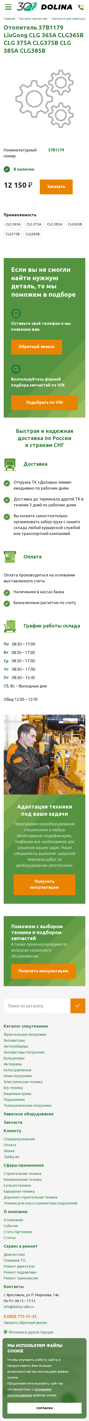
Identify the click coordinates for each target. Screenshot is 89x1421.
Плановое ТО (14, 1260)
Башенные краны (17, 1094)
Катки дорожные (17, 1070)
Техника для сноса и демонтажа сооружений (40, 1203)
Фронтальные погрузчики (25, 1034)
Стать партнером (18, 1232)
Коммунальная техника (23, 1179)
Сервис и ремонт (21, 1246)
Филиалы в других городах (31, 1332)
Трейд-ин (11, 1157)
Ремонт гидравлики (20, 1272)
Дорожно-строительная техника (30, 1197)
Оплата (10, 1145)
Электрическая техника (23, 1082)
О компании (13, 1220)
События (11, 1226)
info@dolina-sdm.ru (19, 1307)
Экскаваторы (14, 1040)
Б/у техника (13, 1088)
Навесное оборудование (29, 1114)
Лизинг (9, 1151)
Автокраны (13, 1064)
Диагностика (14, 1254)
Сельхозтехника (17, 1185)
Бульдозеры (14, 1058)
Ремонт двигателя (19, 1266)
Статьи (10, 1238)
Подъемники (14, 1100)
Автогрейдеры (16, 1046)
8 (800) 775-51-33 (20, 1316)
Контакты (14, 1286)
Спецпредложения (19, 1139)
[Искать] (77, 1005)
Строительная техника (22, 1174)
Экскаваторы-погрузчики (24, 1052)
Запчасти (13, 1122)
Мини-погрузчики (18, 1076)
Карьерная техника (19, 1191)
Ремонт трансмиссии (21, 1278)
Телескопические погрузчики (27, 1105)
